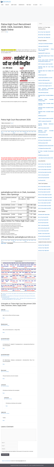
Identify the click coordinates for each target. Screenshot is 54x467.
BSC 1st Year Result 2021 (43, 225)
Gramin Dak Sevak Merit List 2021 (45, 77)
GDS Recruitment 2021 (43, 134)
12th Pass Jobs (10, 293)
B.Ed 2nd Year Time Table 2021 (44, 166)
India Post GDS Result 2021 (44, 80)
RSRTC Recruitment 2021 (43, 127)
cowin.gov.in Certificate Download (45, 43)
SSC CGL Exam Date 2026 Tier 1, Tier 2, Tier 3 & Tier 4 (11, 299)
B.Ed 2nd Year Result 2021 (43, 177)
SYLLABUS (35, 4)
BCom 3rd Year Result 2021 (44, 239)
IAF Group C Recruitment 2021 (44, 140)
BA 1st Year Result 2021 (43, 217)
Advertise (8, 460)
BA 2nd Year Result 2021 (43, 219)
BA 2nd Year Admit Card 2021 (44, 189)
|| (10, 263)
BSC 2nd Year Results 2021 (44, 228)
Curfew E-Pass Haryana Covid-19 (45, 83)
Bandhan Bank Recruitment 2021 (45, 137)
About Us (4, 460)
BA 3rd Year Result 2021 (43, 222)
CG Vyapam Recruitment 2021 (44, 148)
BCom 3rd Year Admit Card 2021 (45, 200)
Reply (4, 318)
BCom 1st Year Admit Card (43, 194)
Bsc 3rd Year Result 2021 (43, 230)
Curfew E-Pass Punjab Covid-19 (45, 85)
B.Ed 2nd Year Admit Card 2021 (44, 172)
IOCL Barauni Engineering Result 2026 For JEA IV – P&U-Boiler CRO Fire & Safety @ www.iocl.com (19, 298)
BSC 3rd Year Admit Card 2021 (44, 208)
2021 (50, 194)
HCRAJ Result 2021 (42, 74)
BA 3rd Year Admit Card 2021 (44, 192)
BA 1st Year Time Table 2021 (44, 32)
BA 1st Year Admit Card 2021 (44, 186)
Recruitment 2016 (6, 297)
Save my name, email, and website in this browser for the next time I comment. (17, 451)
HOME (2, 4)
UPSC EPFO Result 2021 (43, 92)
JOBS (40, 4)
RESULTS (7, 4)
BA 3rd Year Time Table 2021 (44, 37)
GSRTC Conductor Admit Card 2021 (45, 118)
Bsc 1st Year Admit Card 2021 (44, 202)
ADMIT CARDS (14, 4)
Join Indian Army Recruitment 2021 (45, 157)
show (12, 123)
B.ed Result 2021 (41, 180)
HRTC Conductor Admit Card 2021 (45, 64)
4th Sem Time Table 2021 (43, 247)
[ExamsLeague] (6, 1)
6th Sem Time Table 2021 (43, 250)
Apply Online (3, 243)
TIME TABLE (28, 4)
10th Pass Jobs (5, 293)
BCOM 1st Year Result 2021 (44, 233)
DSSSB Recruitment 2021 (43, 155)
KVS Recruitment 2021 (43, 142)
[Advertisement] (27, 13)
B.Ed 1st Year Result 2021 (43, 174)
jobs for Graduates (29, 293)
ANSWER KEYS (21, 4)
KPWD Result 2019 (42, 115)
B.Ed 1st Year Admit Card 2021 (44, 169)
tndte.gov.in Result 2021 (43, 46)
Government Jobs (22, 293)
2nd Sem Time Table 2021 (43, 245)
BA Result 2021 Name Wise (44, 214)
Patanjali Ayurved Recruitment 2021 (45, 145)
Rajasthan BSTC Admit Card (44, 53)
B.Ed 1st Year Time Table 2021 (44, 164)
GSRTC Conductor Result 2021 (44, 121)
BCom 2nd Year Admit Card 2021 (45, 197)
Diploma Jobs (16, 293)
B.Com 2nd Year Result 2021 (44, 236)
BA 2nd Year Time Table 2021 (44, 34)
